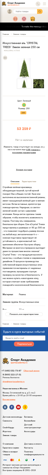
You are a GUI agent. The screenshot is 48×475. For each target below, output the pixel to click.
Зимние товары (19, 34)
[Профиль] (8, 12)
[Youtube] (18, 407)
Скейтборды (8, 427)
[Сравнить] (5, 59)
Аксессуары (29, 431)
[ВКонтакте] (5, 407)
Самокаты (7, 421)
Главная (6, 34)
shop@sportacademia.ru (14, 381)
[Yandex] (25, 407)
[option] (24, 84)
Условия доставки (24, 169)
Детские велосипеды (12, 417)
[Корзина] (33, 19)
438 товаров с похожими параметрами (26, 151)
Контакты (28, 448)
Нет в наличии (24, 140)
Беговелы (28, 417)
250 (23, 113)
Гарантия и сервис (11, 448)
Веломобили (29, 421)
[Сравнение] (16, 19)
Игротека (7, 431)
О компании (8, 444)
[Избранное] (25, 19)
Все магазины (9, 399)
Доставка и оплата (33, 444)
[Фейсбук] (11, 407)
